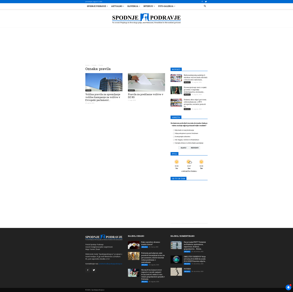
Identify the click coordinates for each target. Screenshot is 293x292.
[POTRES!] (176, 272)
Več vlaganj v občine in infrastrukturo (187, 140)
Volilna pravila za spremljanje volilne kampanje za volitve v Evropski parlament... (102, 97)
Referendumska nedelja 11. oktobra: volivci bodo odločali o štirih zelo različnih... (196, 77)
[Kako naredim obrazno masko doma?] (133, 245)
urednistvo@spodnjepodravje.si (110, 264)
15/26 (177, 167)
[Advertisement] (146, 45)
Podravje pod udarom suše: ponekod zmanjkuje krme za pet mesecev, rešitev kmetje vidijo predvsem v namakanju (153, 257)
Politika (88, 90)
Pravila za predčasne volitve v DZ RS (145, 96)
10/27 (189, 167)
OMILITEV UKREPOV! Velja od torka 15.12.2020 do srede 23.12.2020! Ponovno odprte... (195, 259)
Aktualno (116, 6)
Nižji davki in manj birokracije (184, 130)
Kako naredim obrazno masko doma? (150, 243)
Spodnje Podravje (96, 6)
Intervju (148, 6)
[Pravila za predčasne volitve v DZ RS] (146, 82)
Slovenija (132, 6)
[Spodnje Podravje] (146, 18)
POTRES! (187, 269)
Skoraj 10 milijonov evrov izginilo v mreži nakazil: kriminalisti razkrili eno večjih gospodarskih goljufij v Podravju (153, 274)
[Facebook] (202, 1)
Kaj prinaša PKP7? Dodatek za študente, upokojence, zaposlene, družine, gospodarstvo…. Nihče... (195, 245)
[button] (205, 6)
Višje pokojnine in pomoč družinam (186, 133)
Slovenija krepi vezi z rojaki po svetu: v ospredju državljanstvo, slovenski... (195, 89)
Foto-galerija (165, 6)
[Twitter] (206, 1)
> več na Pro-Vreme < (189, 171)
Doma (87, 65)
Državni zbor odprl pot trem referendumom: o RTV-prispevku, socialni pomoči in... (195, 103)
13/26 (201, 167)
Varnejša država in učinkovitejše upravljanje (189, 143)
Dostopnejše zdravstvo (182, 136)
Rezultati (194, 148)
